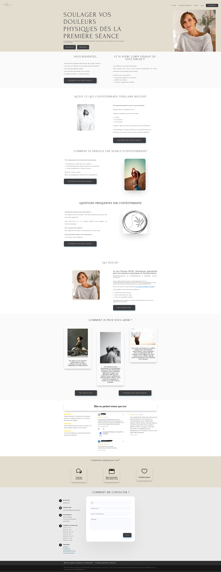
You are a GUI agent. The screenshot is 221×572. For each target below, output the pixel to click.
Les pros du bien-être (68, 553)
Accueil (174, 5)
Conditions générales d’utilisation (105, 563)
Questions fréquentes (184, 5)
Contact (196, 5)
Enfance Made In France (69, 551)
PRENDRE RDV (212, 5)
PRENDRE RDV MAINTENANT (80, 80)
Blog (202, 5)
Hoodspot (65, 546)
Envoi (128, 535)
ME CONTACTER (70, 47)
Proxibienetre (66, 549)
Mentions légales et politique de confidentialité (78, 563)
